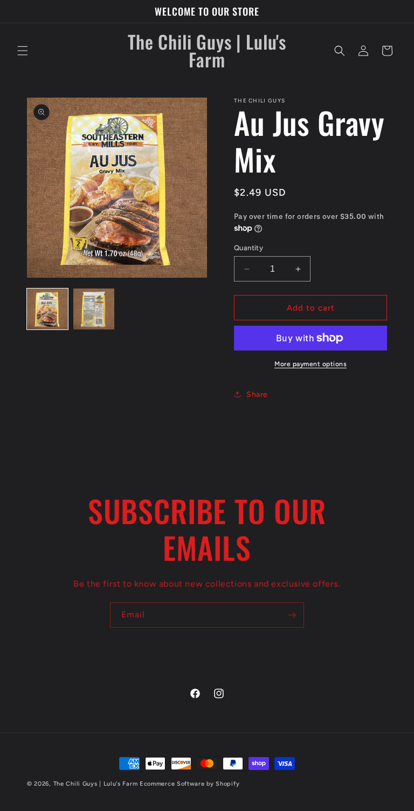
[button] (22, 51)
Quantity (248, 248)
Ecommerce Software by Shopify (189, 783)
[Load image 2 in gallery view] (93, 308)
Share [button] (257, 394)
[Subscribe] (291, 615)
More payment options (310, 364)
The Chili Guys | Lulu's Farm (95, 783)
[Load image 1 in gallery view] (47, 308)
